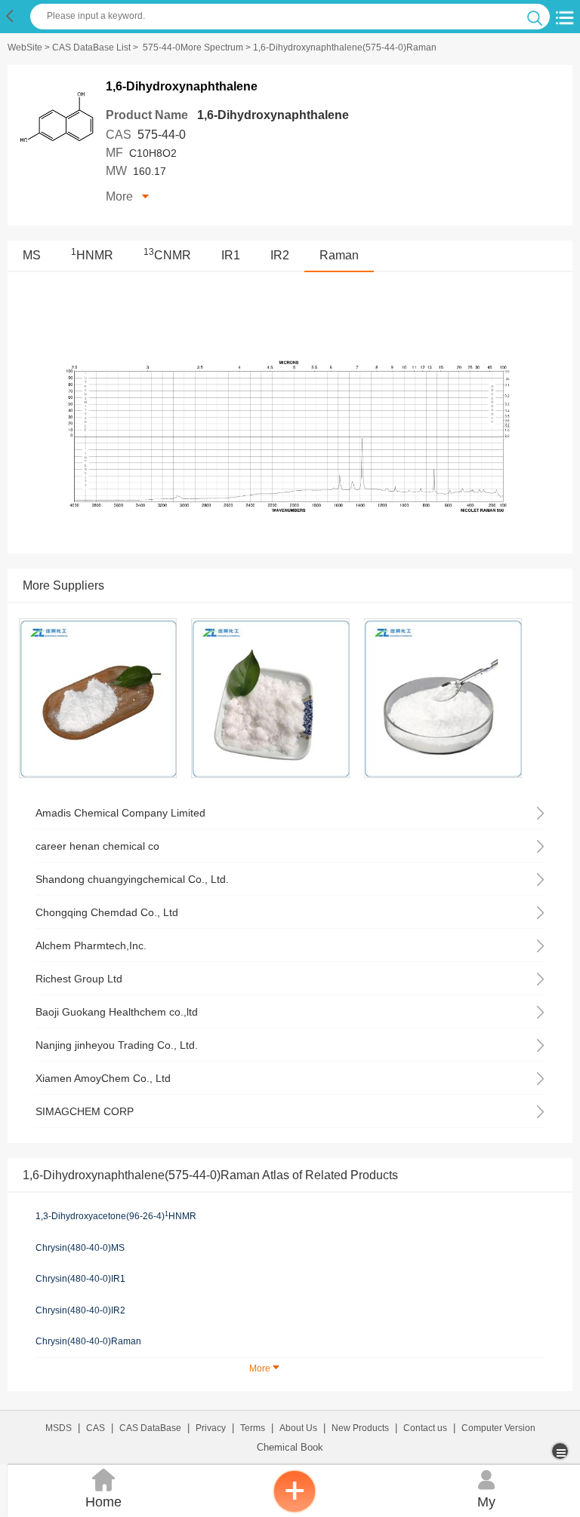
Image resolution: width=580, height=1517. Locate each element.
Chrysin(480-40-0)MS (80, 1248)
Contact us (425, 1428)
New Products (360, 1428)
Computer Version (498, 1428)
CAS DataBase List (91, 47)
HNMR (92, 255)
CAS (95, 1428)
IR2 (279, 255)
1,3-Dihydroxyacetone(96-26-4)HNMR (115, 1216)
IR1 (230, 255)
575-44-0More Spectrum (193, 47)
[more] (561, 1451)
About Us (298, 1428)
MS (32, 255)
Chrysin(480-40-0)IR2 (80, 1310)
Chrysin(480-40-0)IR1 (80, 1278)
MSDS (58, 1428)
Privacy (211, 1428)
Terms (252, 1428)
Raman (339, 255)
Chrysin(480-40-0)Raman (88, 1341)
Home (103, 1489)
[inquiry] (294, 1509)
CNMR (167, 255)
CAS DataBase (150, 1428)
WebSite (25, 47)
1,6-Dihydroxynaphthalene (273, 115)
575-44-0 (161, 134)
